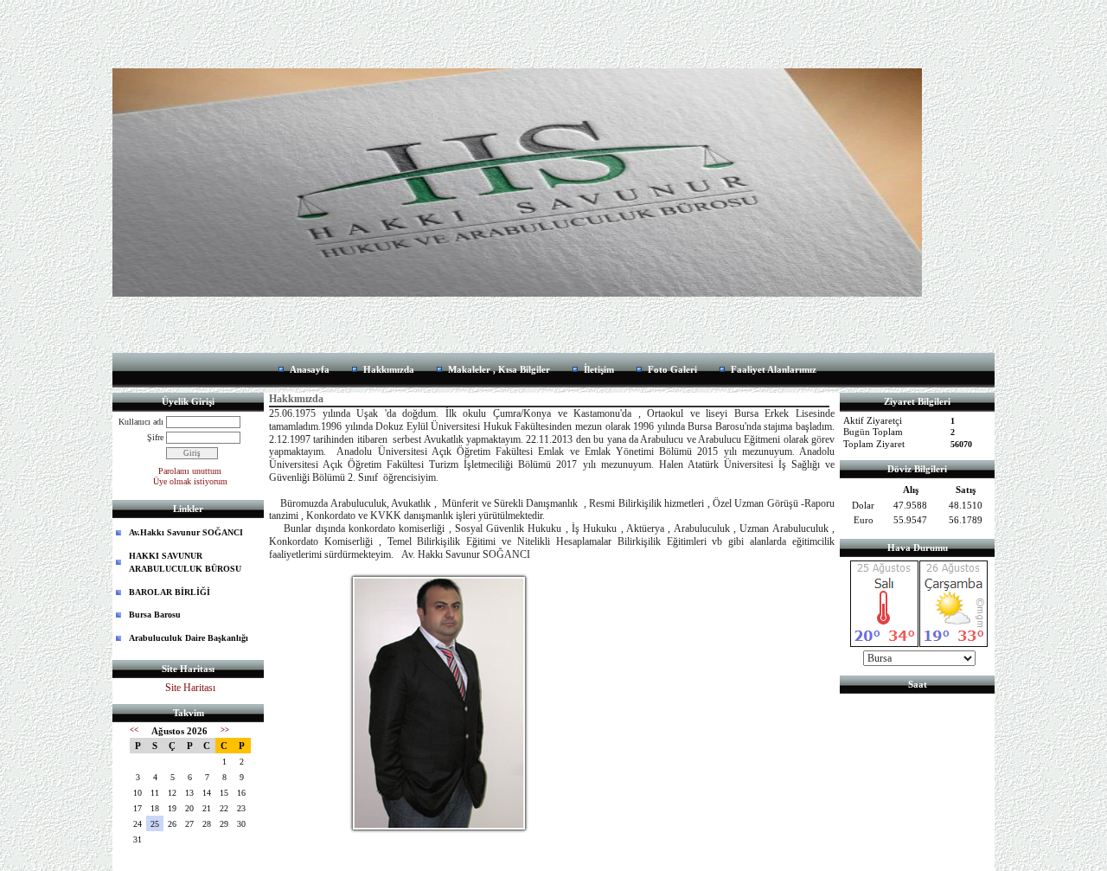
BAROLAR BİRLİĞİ (169, 592)
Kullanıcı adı (140, 421)
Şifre (155, 437)
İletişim (599, 369)
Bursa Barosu (155, 614)
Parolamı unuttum (189, 471)
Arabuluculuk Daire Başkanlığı (188, 638)
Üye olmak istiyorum (190, 481)
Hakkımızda (388, 369)
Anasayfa (310, 369)
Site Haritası (190, 688)
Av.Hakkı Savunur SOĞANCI (186, 532)
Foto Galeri (672, 369)
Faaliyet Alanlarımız (773, 369)
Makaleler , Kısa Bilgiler (499, 369)
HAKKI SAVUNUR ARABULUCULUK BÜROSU (185, 562)
